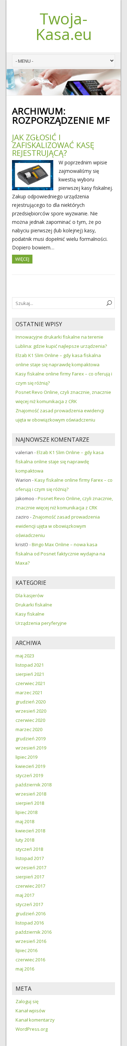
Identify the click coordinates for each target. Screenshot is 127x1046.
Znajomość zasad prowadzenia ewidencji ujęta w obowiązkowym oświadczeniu (58, 526)
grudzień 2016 (31, 913)
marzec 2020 (29, 729)
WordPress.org (32, 1029)
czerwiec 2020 (30, 720)
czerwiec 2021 (30, 683)
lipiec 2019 (26, 757)
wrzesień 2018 (31, 794)
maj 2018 (25, 821)
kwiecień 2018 (30, 830)
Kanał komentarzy (35, 1020)
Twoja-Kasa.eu (64, 26)
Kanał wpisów (30, 1010)
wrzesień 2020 (31, 711)
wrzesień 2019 (31, 748)
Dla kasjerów (29, 595)
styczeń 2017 (29, 904)
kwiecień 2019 (30, 766)
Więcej (22, 259)
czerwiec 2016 (30, 959)
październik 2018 (34, 784)
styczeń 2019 (29, 775)
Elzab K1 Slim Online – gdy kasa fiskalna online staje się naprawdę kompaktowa (60, 461)
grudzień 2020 (31, 702)
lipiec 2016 (26, 950)
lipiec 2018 (26, 812)
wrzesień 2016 (31, 941)
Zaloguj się (27, 1001)
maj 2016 (25, 969)
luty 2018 (25, 840)
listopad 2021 (30, 665)
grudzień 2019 (31, 738)
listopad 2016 (30, 923)
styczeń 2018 (29, 849)
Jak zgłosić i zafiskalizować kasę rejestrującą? (53, 145)
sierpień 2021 (30, 674)
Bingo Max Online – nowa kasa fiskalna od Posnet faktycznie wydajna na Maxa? (60, 553)
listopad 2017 (30, 858)
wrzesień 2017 (31, 867)
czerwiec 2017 (30, 886)
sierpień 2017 (30, 876)
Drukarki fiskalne (34, 604)
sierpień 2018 (30, 803)
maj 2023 (25, 655)
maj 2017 (25, 895)
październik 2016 (34, 932)
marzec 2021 (29, 692)
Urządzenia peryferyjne (41, 623)
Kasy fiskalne (30, 614)
